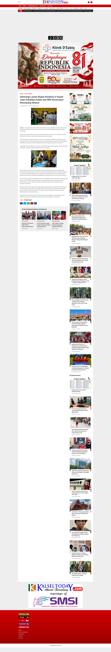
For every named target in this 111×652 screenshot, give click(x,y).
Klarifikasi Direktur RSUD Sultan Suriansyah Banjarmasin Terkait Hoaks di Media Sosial (80, 260)
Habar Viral (40, 8)
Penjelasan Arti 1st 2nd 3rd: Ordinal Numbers (79, 177)
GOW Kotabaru (25, 221)
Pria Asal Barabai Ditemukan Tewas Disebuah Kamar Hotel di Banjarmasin (80, 410)
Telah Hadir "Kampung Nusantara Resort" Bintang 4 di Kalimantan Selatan (80, 513)
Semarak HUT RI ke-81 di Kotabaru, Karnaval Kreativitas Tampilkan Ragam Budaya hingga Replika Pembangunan (80, 347)
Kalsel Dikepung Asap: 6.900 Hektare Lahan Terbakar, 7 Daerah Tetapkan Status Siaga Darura (57, 10)
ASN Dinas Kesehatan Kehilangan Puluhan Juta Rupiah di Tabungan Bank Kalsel (80, 472)
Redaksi (24, 5)
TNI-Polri (66, 8)
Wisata (81, 8)
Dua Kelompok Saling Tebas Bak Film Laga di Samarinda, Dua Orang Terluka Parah (80, 431)
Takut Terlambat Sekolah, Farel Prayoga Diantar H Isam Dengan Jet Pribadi (80, 493)
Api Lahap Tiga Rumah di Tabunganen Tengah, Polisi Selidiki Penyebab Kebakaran (79, 217)
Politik (71, 8)
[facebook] (21, 203)
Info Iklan (49, 5)
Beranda (21, 93)
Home (20, 5)
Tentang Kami (42, 5)
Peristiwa (34, 8)
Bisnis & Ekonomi (59, 8)
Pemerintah (76, 8)
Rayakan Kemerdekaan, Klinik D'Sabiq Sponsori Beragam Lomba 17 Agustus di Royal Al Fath (80, 281)
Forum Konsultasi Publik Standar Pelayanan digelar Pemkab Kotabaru (44, 225)
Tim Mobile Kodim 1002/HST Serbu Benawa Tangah (79, 574)
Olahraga (46, 8)
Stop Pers (21, 638)
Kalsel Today (59, 645)
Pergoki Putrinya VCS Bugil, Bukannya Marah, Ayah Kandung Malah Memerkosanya (80, 554)
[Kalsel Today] (55, 3)
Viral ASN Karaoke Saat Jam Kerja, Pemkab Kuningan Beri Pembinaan (85, 10)
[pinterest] (31, 203)
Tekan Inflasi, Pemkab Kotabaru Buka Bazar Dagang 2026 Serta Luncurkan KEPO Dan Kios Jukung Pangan (58, 225)
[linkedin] (35, 203)
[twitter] (24, 203)
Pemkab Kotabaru (28, 93)
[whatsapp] (28, 203)
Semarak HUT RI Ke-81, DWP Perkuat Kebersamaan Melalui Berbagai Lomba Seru (28, 225)
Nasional (20, 8)
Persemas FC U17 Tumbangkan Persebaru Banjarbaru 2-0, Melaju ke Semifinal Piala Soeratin (80, 368)
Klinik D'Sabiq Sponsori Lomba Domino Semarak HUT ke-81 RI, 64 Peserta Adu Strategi (80, 197)
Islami (85, 8)
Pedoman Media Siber (33, 5)
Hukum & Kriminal (27, 8)
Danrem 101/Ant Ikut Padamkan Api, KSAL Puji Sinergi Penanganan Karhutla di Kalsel (28, 10)
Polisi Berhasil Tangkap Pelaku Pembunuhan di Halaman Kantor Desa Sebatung (80, 534)
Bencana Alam (52, 8)
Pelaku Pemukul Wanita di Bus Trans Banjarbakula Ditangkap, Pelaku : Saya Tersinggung (79, 451)
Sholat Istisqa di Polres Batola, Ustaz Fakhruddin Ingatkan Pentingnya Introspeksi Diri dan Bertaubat (80, 324)
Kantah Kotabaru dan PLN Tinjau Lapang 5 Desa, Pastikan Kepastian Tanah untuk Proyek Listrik (80, 302)
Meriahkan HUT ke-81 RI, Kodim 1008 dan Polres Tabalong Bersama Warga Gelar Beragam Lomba (80, 239)
